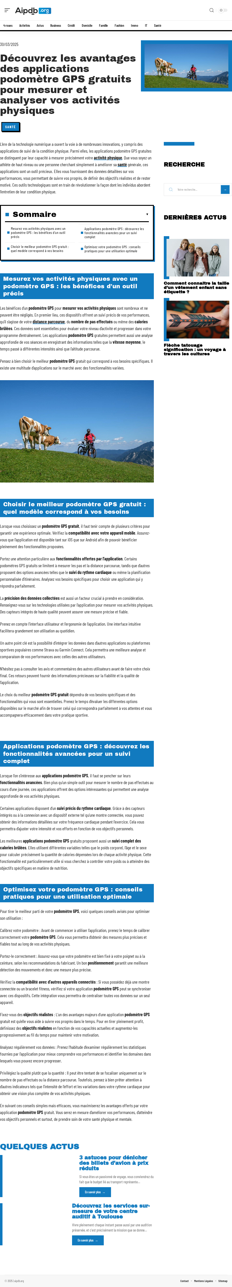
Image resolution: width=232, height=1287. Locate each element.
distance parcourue (49, 321)
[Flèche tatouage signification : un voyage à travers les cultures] (198, 319)
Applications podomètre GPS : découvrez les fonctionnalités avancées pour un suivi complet (114, 232)
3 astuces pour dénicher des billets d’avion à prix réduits (113, 1163)
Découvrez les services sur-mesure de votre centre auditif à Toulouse (111, 1211)
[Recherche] (211, 10)
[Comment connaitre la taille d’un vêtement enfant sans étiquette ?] (198, 257)
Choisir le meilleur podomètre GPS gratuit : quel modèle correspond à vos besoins (40, 248)
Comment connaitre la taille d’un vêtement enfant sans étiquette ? (196, 287)
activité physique (108, 157)
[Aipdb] (32, 10)
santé (122, 164)
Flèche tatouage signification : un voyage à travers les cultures (195, 349)
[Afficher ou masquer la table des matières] (102, 214)
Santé (10, 127)
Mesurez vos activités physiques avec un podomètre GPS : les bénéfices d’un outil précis (38, 232)
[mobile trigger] (8, 10)
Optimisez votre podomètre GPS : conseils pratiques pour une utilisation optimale (112, 249)
